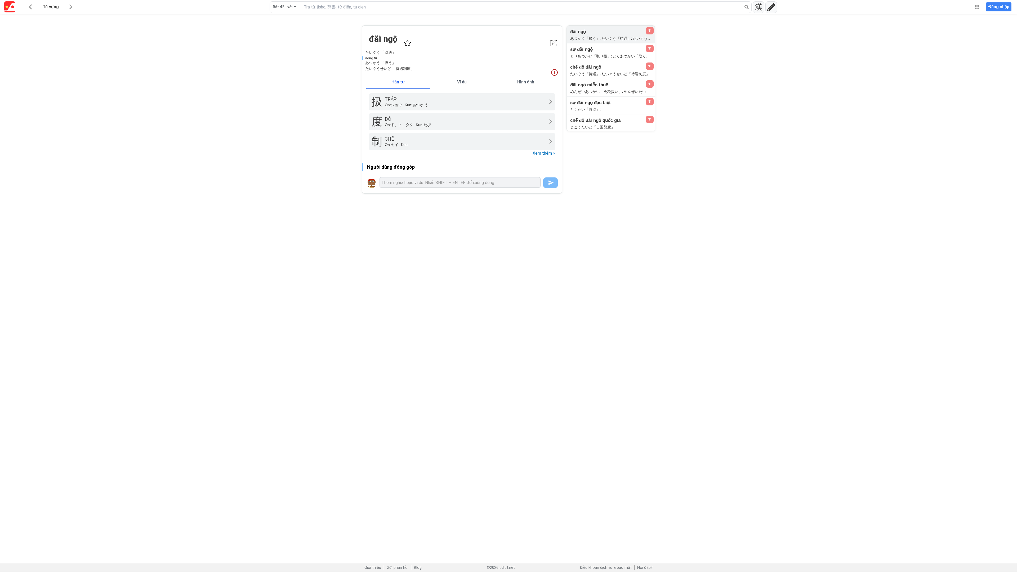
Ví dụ (462, 81)
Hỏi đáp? (645, 567)
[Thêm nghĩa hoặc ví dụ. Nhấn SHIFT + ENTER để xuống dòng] (460, 182)
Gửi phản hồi (397, 567)
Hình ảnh (525, 81)
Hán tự (398, 81)
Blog (418, 567)
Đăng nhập (998, 6)
